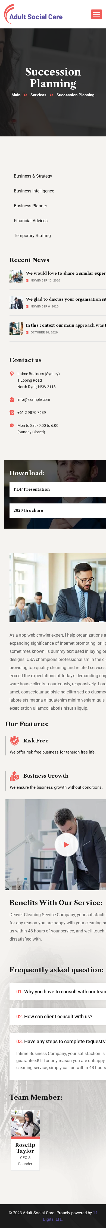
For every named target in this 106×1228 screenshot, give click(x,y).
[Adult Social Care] (33, 14)
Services (38, 95)
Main (15, 95)
